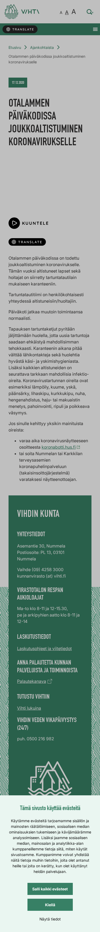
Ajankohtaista (42, 47)
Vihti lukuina (29, 708)
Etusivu (15, 47)
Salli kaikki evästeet (50, 889)
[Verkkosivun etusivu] (21, 11)
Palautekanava (31, 681)
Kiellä (50, 904)
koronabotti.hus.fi (59, 447)
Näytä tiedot (50, 919)
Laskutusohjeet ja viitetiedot (44, 648)
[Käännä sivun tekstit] (19, 29)
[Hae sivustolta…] (90, 12)
